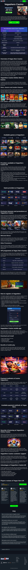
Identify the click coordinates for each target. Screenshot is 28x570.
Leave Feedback (23, 484)
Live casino (10, 137)
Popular (3, 137)
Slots (23, 137)
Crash (17, 137)
